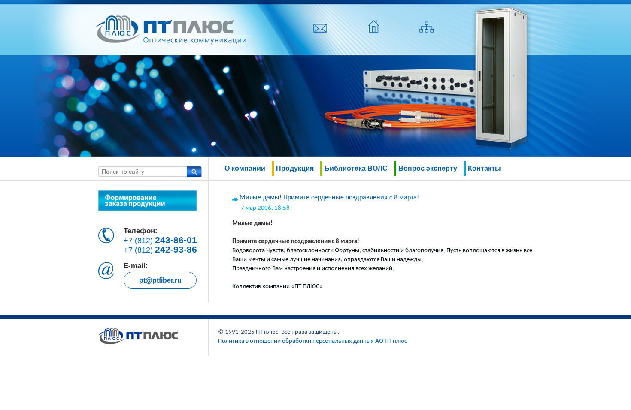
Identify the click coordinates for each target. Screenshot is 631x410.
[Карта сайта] (427, 32)
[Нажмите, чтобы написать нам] (320, 32)
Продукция (295, 168)
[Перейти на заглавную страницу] (373, 32)
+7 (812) (160, 240)
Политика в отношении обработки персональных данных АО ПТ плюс (312, 341)
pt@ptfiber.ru (160, 280)
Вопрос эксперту (427, 168)
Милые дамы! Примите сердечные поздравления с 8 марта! (329, 197)
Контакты (484, 168)
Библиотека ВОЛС (356, 168)
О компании (244, 168)
